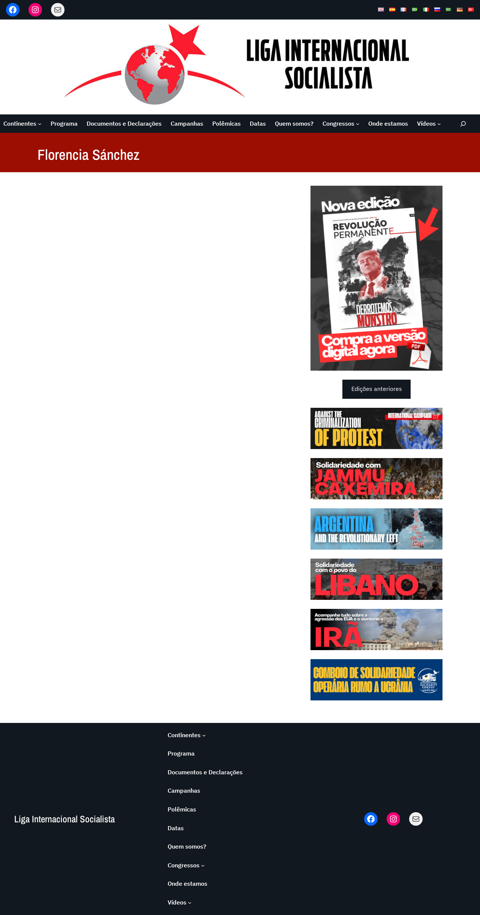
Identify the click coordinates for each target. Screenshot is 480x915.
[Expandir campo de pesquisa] (463, 123)
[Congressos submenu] (358, 124)
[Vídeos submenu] (439, 124)
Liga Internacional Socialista (64, 819)
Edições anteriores (376, 388)
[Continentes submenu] (40, 124)
